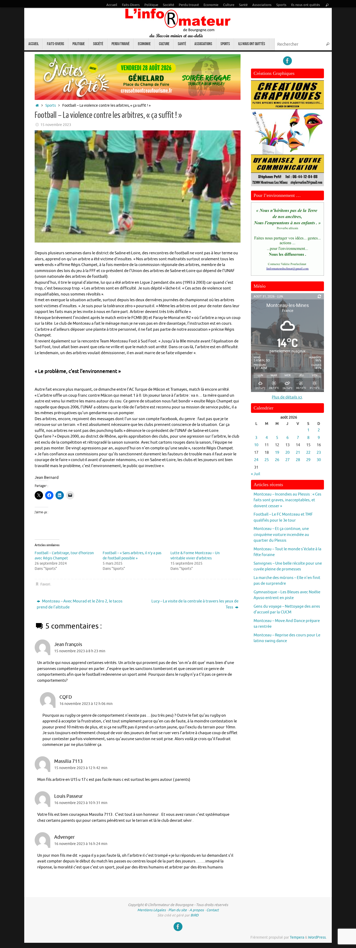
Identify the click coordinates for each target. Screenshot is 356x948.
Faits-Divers (131, 5)
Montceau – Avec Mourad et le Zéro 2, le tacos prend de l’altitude (79, 604)
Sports (281, 5)
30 (319, 459)
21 (298, 452)
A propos (196, 910)
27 (287, 459)
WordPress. (317, 937)
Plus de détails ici (287, 397)
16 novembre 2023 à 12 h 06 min (86, 704)
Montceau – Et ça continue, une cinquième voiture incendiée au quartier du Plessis (281, 534)
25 (267, 459)
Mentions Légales (151, 910)
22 (308, 452)
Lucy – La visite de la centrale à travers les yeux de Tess (194, 604)
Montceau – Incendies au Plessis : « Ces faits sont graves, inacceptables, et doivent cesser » (287, 500)
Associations (262, 5)
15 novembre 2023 (55, 125)
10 (256, 445)
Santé (243, 5)
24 (256, 459)
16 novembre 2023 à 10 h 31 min (80, 803)
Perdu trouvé (189, 5)
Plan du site (177, 910)
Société (168, 5)
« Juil (255, 474)
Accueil (111, 5)
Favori (45, 584)
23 (319, 452)
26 (277, 459)
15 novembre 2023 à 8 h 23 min (79, 651)
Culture (228, 5)
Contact (212, 910)
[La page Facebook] (287, 60)
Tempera (297, 937)
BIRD (195, 915)
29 (308, 459)
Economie (211, 5)
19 (277, 452)
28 (298, 459)
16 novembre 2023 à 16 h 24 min (80, 844)
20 (287, 452)
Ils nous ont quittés (305, 5)
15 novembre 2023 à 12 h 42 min (80, 768)
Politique (151, 5)
